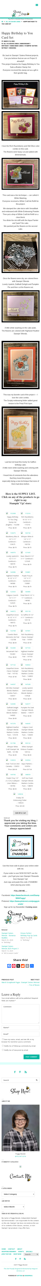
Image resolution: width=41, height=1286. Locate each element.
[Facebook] (15, 1072)
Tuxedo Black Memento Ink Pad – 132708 (12, 637)
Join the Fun (6, 1254)
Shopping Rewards (9, 1252)
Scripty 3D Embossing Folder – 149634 (20, 800)
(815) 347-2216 (20, 1156)
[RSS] (25, 1072)
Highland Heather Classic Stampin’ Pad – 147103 (27, 654)
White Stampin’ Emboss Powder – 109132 (27, 749)
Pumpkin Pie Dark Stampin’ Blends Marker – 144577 (27, 710)
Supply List (7, 818)
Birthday (5, 46)
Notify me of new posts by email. (16, 1050)
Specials (29, 1252)
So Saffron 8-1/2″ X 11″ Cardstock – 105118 (27, 617)
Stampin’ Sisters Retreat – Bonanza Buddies (8, 935)
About (19, 1249)
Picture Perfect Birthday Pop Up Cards (28, 934)
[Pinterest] (20, 1072)
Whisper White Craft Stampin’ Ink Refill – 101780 (12, 749)
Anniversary (25, 44)
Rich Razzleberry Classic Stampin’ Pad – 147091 (27, 637)
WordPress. (28, 1275)
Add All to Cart (20, 813)
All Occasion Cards (13, 21)
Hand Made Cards (16, 46)
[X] (18, 966)
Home (4, 1249)
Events (21, 1252)
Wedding (12, 48)
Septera (20, 1275)
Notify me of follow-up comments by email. (20, 1046)
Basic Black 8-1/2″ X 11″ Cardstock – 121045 (27, 558)
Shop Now (17, 1254)
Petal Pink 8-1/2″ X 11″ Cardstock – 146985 (27, 597)
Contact (11, 1249)
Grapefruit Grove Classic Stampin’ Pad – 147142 (12, 671)
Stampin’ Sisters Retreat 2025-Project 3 (10, 947)
